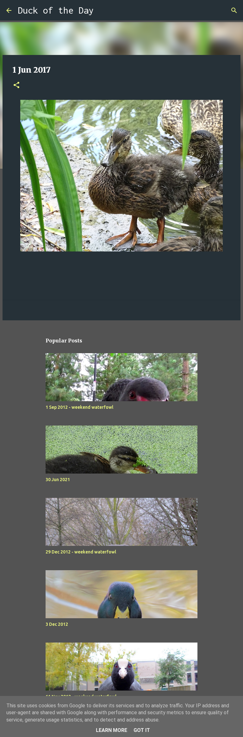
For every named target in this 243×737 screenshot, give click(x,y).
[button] (16, 85)
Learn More (111, 730)
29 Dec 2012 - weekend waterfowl (81, 551)
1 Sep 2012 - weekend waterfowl (79, 407)
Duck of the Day (56, 10)
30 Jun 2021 (58, 479)
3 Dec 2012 (57, 624)
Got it (142, 730)
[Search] (102, 10)
